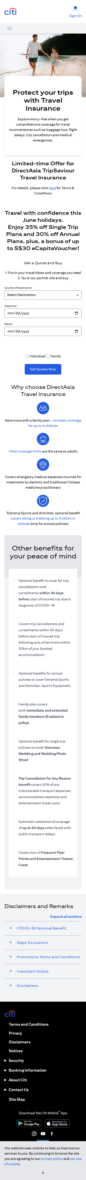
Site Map (17, 1099)
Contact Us (19, 1089)
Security (16, 1060)
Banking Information (28, 1070)
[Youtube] (43, 1133)
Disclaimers (19, 1042)
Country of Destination (18, 287)
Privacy (15, 1033)
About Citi (18, 1080)
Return (8, 324)
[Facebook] (51, 1133)
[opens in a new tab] (10, 11)
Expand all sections (66, 916)
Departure (10, 305)
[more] (9, 28)
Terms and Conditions (29, 1024)
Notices (16, 1050)
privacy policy (52, 1159)
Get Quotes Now (43, 369)
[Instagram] (34, 1133)
